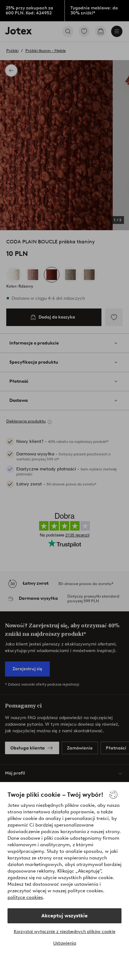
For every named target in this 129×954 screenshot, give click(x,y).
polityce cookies (25, 897)
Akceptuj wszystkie (64, 916)
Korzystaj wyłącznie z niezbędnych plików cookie (65, 931)
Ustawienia (64, 943)
